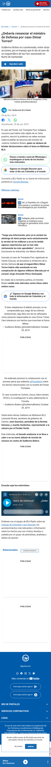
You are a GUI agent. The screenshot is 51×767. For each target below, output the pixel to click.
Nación (14, 27)
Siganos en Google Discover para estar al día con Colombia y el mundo (28, 170)
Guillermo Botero (29, 551)
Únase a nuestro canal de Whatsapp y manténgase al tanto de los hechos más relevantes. (28, 159)
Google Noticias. (21, 182)
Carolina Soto (18, 10)
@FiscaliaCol (36, 381)
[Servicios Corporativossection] (47, 711)
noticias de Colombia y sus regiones (18, 524)
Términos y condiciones (21, 728)
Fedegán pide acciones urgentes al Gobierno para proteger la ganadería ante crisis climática (33, 222)
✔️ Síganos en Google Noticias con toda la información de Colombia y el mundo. (27, 296)
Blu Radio (5, 27)
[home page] (26, 658)
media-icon (25, 762)
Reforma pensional (33, 10)
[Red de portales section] (47, 704)
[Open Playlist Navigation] (47, 762)
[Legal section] (47, 718)
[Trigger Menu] (3, 4)
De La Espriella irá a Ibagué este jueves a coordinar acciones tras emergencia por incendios (33, 205)
